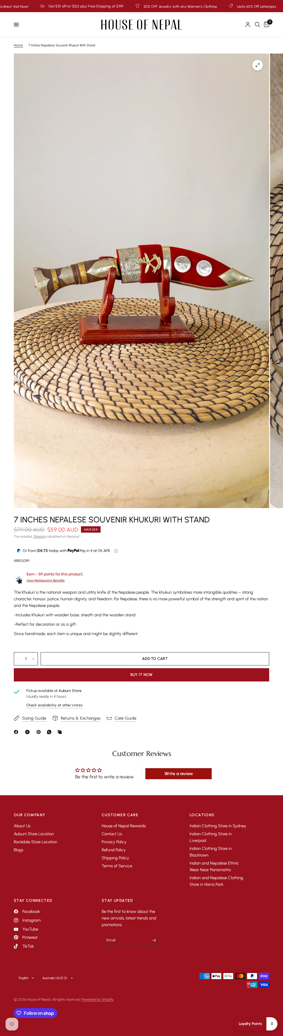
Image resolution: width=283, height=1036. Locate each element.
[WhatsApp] (50, 732)
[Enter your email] (153, 940)
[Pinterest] (39, 732)
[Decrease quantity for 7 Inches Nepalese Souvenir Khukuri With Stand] (18, 658)
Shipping (39, 536)
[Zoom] (257, 65)
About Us (22, 825)
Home (18, 45)
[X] (28, 732)
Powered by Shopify (98, 999)
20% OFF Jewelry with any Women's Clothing (114, 6)
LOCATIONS (202, 815)
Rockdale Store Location (35, 841)
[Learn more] (116, 551)
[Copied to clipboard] (60, 732)
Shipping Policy (115, 857)
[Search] (257, 24)
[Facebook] (17, 732)
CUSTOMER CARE (120, 815)
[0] (265, 24)
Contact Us (112, 833)
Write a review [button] (178, 773)
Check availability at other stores (54, 705)
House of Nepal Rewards (124, 825)
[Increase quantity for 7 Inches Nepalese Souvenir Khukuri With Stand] (33, 658)
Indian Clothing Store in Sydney (218, 825)
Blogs (18, 849)
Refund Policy (114, 849)
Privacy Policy (114, 841)
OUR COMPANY (29, 815)
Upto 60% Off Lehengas (190, 6)
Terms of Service (117, 865)
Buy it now (141, 674)
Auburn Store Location (34, 833)
